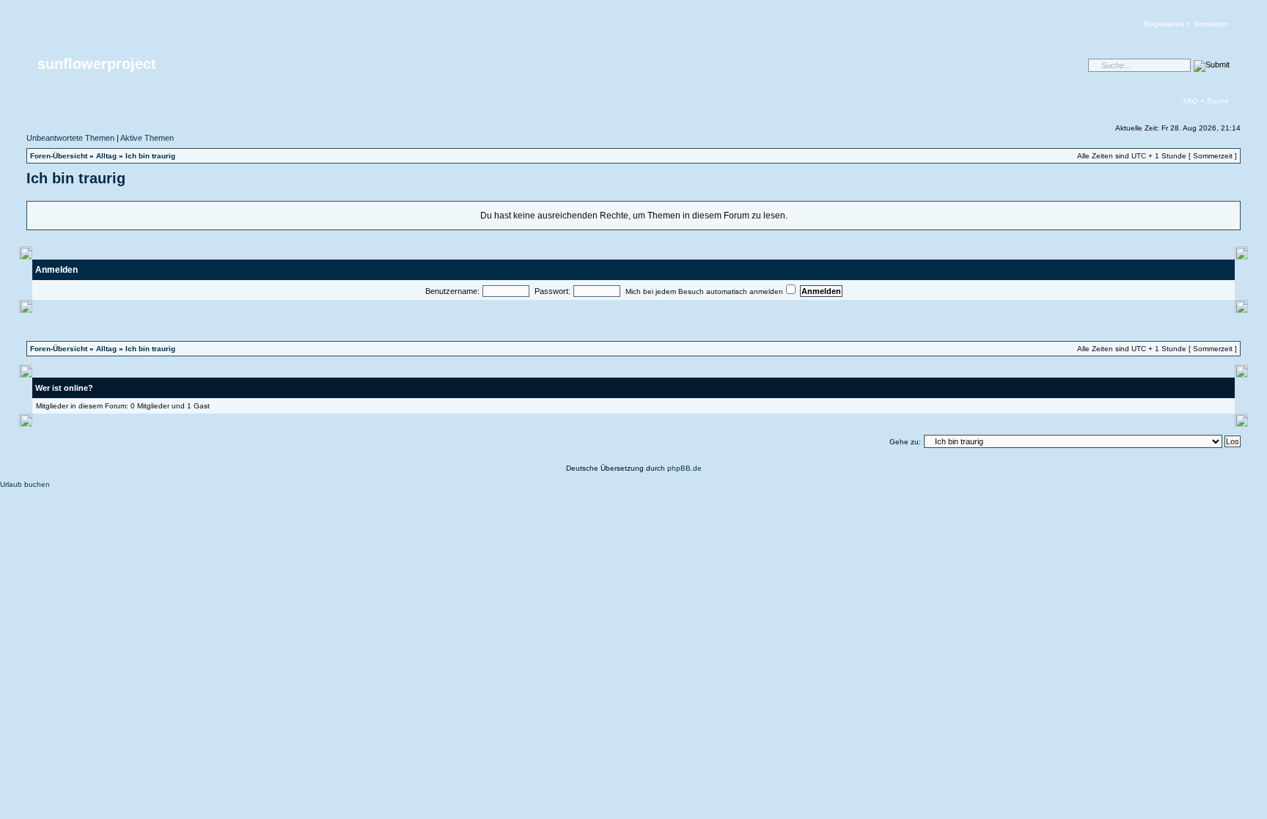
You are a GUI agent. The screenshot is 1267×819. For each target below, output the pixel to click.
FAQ (1190, 101)
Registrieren (1164, 24)
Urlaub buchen (25, 484)
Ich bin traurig (150, 156)
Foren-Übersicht (58, 156)
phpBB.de (684, 468)
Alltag (106, 156)
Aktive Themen (147, 137)
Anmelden (1211, 24)
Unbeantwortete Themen (70, 137)
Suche (1218, 101)
